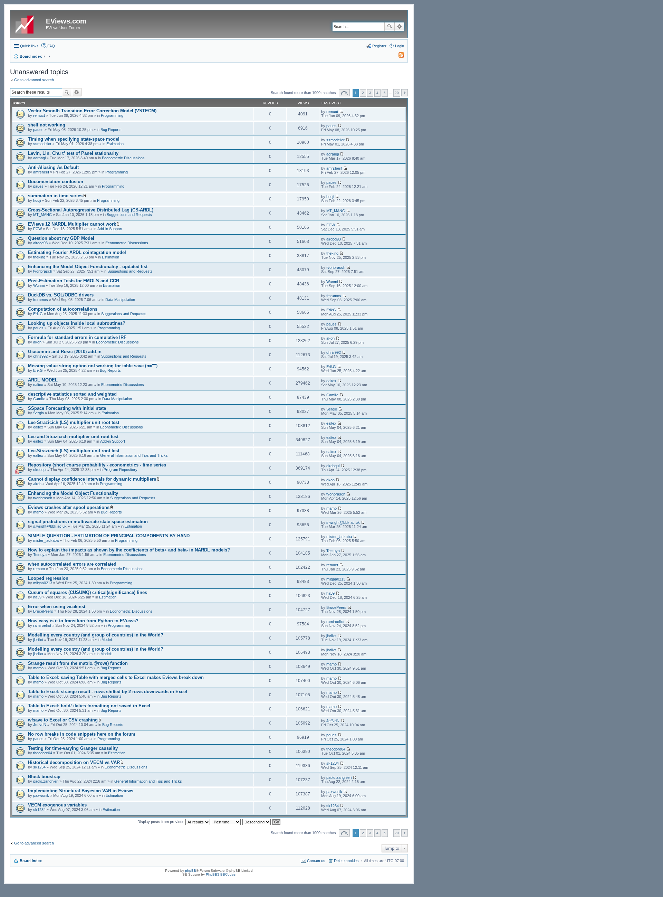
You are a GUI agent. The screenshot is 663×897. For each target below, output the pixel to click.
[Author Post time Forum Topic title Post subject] (226, 822)
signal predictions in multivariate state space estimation (88, 521)
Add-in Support (109, 229)
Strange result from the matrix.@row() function (78, 663)
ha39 (37, 597)
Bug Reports (111, 130)
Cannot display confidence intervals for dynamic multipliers (92, 479)
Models (108, 640)
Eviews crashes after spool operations (68, 507)
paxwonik (41, 795)
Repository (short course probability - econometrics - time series (97, 465)
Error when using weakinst (56, 606)
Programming (112, 115)
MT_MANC (42, 215)
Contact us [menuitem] (316, 861)
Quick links (29, 46)
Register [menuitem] (379, 46)
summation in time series (55, 195)
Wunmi (39, 285)
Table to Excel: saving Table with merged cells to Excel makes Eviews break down (116, 677)
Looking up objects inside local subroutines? (76, 323)
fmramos (40, 300)
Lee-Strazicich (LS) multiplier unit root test (73, 422)
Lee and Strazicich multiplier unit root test (73, 436)
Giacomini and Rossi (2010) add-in (65, 351)
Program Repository (120, 470)
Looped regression (48, 578)
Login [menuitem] (399, 46)
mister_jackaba (46, 540)
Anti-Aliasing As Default (53, 167)
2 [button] (363, 93)
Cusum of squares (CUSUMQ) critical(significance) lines (87, 592)
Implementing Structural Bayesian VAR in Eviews (80, 790)
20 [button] (397, 93)
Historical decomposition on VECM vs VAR (74, 762)
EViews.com (66, 21)
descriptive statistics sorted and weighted (72, 394)
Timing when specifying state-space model (73, 139)
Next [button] (404, 92)
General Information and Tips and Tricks (134, 455)
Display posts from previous (161, 822)
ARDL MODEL (43, 380)
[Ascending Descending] (256, 822)
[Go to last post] (341, 112)
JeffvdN (39, 725)
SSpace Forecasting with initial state (67, 408)
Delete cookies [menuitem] (346, 861)
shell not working (46, 125)
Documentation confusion (55, 181)
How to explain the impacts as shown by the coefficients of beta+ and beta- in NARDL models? (129, 550)
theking (39, 257)
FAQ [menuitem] (51, 46)
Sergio (38, 413)
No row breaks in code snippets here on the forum (81, 734)
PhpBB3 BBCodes (221, 874)
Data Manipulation (120, 300)
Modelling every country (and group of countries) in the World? (95, 635)
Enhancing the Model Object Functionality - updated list (87, 266)
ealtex (38, 385)
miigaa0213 (42, 583)
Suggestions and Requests (129, 215)
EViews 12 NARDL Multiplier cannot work (72, 224)
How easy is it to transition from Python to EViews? (83, 620)
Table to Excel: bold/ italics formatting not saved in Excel (89, 705)
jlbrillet (38, 640)
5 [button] (385, 93)
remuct (39, 115)
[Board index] (29, 23)
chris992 (40, 356)
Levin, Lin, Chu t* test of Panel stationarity (73, 153)
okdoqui (39, 470)
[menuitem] (398, 56)
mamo (38, 512)
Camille (39, 399)
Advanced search (399, 26)
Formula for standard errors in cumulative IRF (77, 337)
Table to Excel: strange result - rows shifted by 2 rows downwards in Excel (107, 691)
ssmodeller (42, 144)
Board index (31, 861)
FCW (37, 229)
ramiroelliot (42, 625)
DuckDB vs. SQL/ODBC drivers (61, 295)
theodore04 (42, 753)
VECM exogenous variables (57, 805)
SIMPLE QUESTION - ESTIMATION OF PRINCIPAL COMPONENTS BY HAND (109, 535)
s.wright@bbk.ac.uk (50, 526)
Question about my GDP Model (61, 238)
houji (37, 200)
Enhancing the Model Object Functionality (73, 493)
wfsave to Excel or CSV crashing (63, 720)
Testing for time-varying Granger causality (73, 748)
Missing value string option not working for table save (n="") (92, 365)
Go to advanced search (34, 80)
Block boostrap (44, 776)
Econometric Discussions (123, 158)
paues (38, 130)
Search (389, 26)
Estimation (115, 144)
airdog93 (40, 243)
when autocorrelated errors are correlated (72, 564)
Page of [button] (344, 92)
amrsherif (41, 172)
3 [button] (370, 93)
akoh (37, 342)
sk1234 (39, 767)
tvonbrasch (42, 271)
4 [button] (377, 93)
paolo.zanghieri (45, 781)
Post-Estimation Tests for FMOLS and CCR (73, 280)
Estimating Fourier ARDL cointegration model (77, 252)
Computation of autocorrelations (62, 309)
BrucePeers (43, 611)
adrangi (39, 158)
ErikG (38, 314)
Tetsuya (40, 555)
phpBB (190, 870)
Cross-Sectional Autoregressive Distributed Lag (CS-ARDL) (90, 210)
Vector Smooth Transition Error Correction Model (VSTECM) (92, 110)
